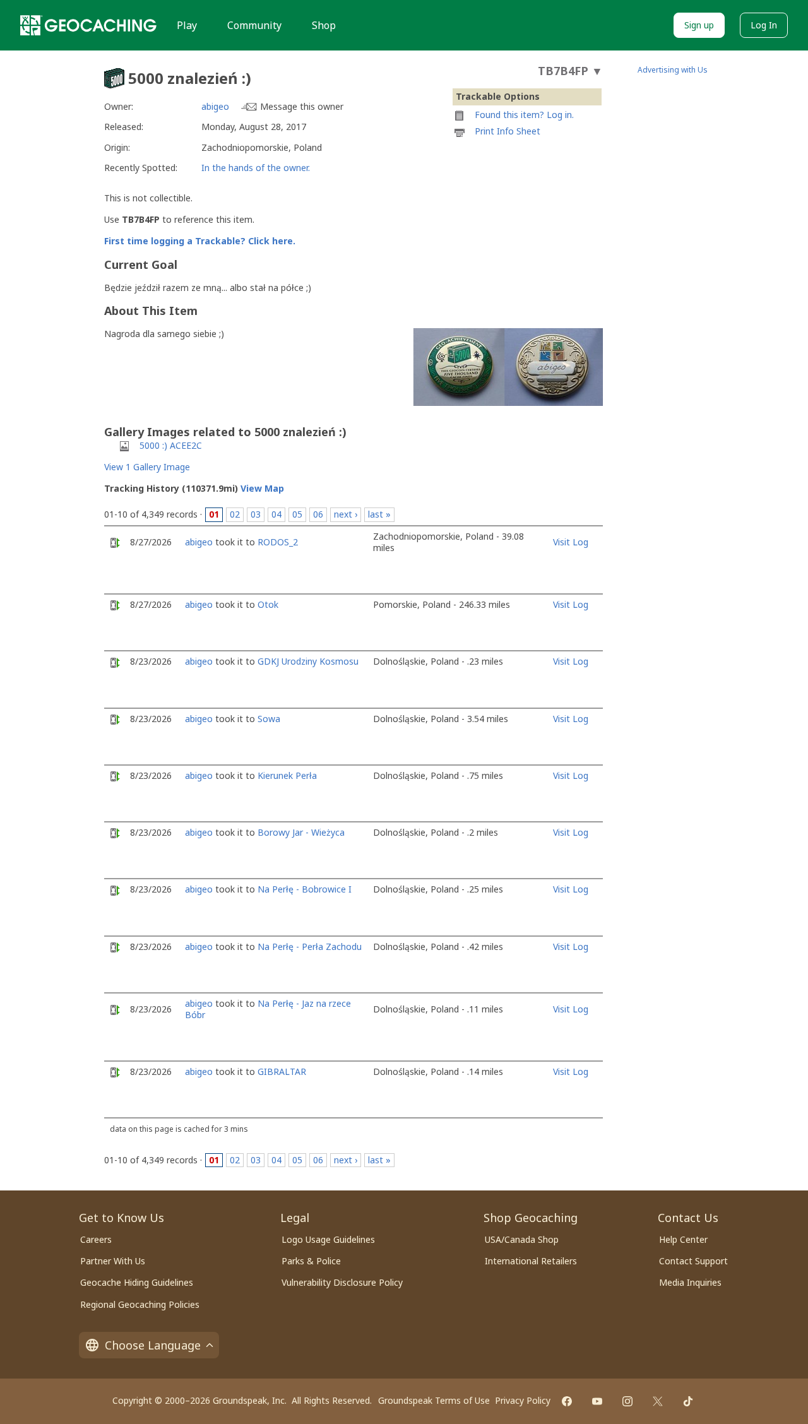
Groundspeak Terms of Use (434, 1400)
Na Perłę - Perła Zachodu (310, 946)
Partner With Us (112, 1261)
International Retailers (531, 1261)
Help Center (683, 1239)
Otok (268, 604)
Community (254, 25)
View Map (262, 488)
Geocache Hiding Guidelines (136, 1282)
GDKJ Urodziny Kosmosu (308, 661)
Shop (324, 25)
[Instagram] (627, 1401)
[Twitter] (657, 1401)
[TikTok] (688, 1401)
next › (345, 514)
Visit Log (570, 542)
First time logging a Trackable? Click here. (199, 241)
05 (297, 514)
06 (318, 514)
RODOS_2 (278, 542)
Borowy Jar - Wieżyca (301, 832)
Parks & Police (311, 1261)
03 (256, 514)
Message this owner (301, 106)
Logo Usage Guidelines (328, 1239)
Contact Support (693, 1261)
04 (276, 514)
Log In (764, 25)
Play (187, 25)
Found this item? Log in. (524, 115)
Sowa (269, 719)
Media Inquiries (690, 1282)
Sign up (699, 25)
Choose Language (153, 1345)
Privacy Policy (522, 1400)
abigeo (215, 106)
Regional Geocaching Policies (139, 1304)
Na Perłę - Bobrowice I (305, 889)
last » (379, 514)
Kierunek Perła (287, 775)
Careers (96, 1239)
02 (235, 514)
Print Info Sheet (507, 131)
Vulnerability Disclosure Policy (342, 1282)
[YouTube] (597, 1401)
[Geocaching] (88, 25)
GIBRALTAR (282, 1071)
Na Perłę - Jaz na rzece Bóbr (268, 1009)
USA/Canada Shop (522, 1239)
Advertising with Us (673, 69)
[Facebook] (566, 1401)
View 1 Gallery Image (147, 467)
